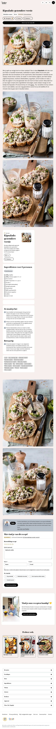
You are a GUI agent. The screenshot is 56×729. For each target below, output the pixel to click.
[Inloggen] (42, 2)
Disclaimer (4, 714)
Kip (14, 363)
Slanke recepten (8, 363)
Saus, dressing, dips (13, 357)
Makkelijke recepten (9, 367)
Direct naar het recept (27, 22)
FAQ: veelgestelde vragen (25, 714)
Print (8, 255)
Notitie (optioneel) (8, 547)
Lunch (6, 357)
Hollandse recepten (23, 357)
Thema (6, 687)
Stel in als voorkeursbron (30, 614)
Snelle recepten (23, 367)
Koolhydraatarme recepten (10, 361)
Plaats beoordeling (11, 585)
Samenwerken (42, 714)
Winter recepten (8, 365)
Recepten (6, 670)
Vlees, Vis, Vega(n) (9, 705)
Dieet (5, 678)
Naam (5, 561)
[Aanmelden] (46, 2)
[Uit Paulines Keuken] (4, 2)
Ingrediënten (7, 683)
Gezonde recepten (9, 359)
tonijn (32, 85)
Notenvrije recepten (22, 361)
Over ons (35, 714)
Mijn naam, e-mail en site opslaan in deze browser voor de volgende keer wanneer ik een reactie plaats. (27, 570)
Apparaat (6, 701)
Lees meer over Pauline (23, 529)
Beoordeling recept (10, 541)
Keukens (6, 696)
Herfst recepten (19, 363)
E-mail (30, 561)
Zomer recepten (16, 365)
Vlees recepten (8, 369)
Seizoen (6, 692)
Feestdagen (7, 674)
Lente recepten (27, 363)
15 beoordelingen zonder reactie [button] (31, 537)
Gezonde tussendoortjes (27, 365)
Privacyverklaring (13, 714)
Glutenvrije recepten (18, 359)
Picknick (17, 367)
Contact (50, 714)
